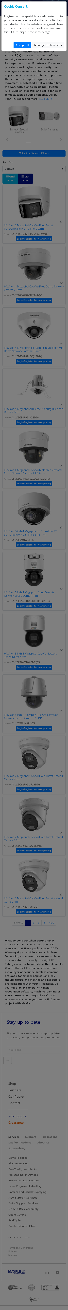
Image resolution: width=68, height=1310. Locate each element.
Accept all (22, 45)
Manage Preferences (48, 45)
